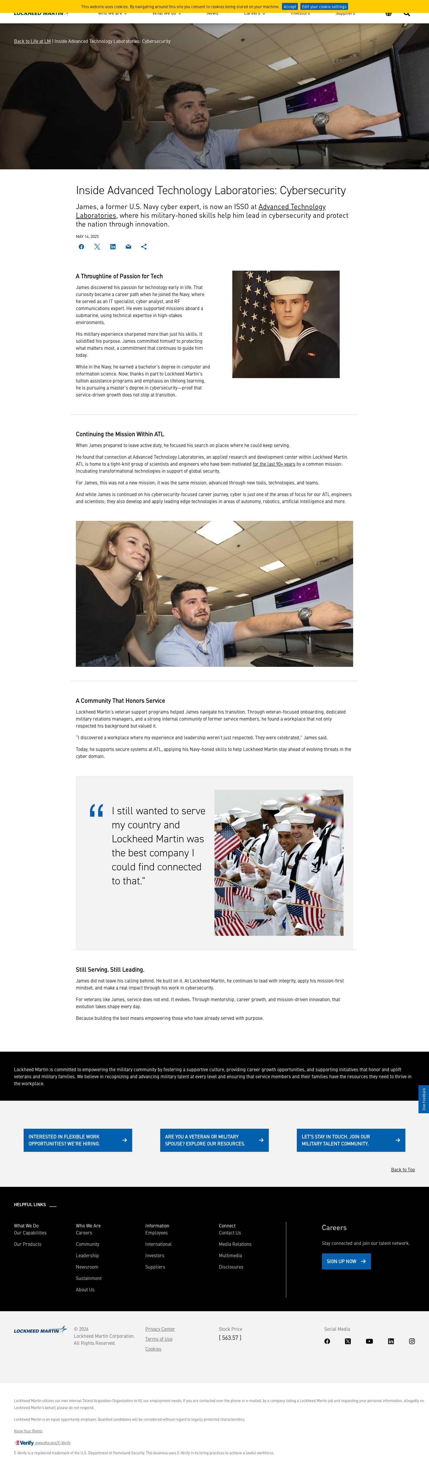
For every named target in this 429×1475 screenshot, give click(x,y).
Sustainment (89, 1278)
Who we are (110, 12)
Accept (290, 6)
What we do (164, 12)
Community (87, 1244)
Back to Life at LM (32, 41)
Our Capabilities (30, 1232)
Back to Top (403, 1169)
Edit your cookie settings (324, 6)
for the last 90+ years (274, 463)
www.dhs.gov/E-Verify (52, 1442)
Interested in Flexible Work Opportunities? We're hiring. (64, 1140)
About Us (85, 1289)
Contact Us (230, 1232)
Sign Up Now (341, 1261)
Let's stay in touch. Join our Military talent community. (336, 1140)
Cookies (153, 1348)
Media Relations (235, 1244)
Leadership (87, 1255)
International (158, 1244)
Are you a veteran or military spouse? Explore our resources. (205, 1140)
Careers (252, 12)
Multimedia (230, 1255)
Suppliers (345, 12)
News (212, 12)
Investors (300, 12)
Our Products (27, 1244)
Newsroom (87, 1266)
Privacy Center (160, 1329)
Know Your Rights (28, 1431)
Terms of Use (158, 1338)
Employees (156, 1232)
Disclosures (231, 1266)
